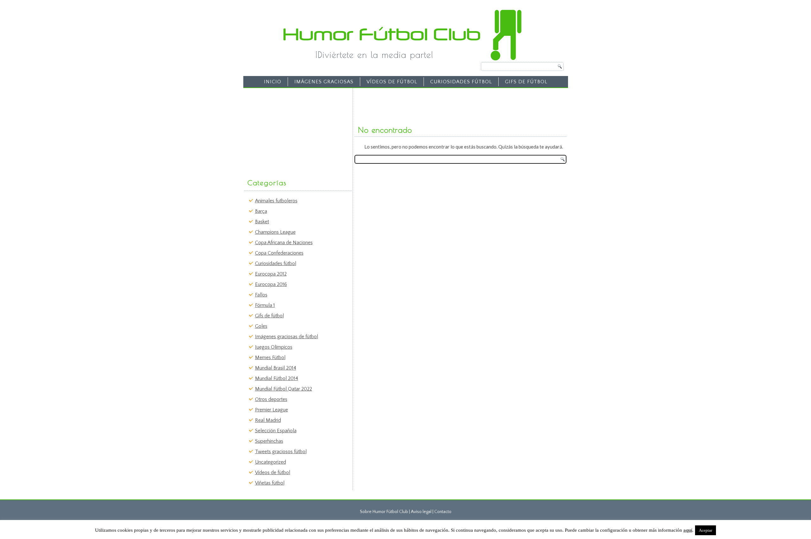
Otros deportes (271, 399)
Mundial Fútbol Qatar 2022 (283, 389)
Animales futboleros (276, 201)
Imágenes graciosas (324, 82)
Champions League (275, 232)
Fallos (261, 295)
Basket (262, 222)
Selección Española (276, 431)
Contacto (442, 511)
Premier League (271, 410)
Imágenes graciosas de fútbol (286, 336)
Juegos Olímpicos (273, 347)
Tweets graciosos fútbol (281, 451)
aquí (687, 530)
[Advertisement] (293, 130)
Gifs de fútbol (526, 82)
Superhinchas (269, 441)
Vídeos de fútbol (392, 82)
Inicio (272, 82)
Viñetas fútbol (269, 483)
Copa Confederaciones (279, 253)
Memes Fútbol (270, 357)
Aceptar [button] (705, 530)
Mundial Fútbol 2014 (276, 378)
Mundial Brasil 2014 (275, 368)
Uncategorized (270, 462)
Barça (261, 211)
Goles (261, 326)
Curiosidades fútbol (461, 82)
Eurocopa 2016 (271, 284)
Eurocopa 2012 (271, 274)
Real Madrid (268, 420)
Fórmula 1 (265, 305)
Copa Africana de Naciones (284, 242)
